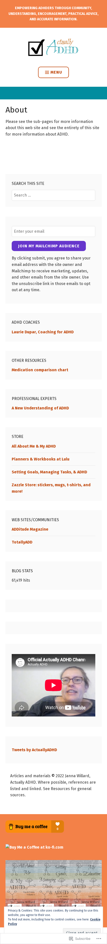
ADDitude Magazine (30, 529)
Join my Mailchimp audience (49, 246)
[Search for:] (53, 195)
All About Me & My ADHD (34, 446)
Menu (56, 72)
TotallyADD (22, 542)
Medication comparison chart (40, 370)
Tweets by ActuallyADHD (34, 749)
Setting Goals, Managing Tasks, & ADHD (49, 472)
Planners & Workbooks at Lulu (40, 459)
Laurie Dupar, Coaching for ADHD (43, 332)
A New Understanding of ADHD (40, 408)
